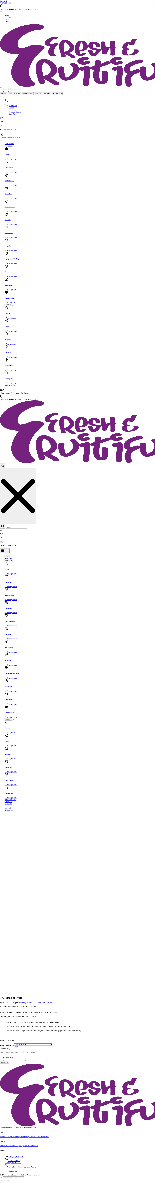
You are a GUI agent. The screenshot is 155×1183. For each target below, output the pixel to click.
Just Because (57, 93)
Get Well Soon (27, 93)
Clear (16, 1047)
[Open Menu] (1, 96)
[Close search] (18, 496)
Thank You (37, 93)
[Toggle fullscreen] (3, 1180)
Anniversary (25, 1137)
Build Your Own (10, 385)
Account (8, 808)
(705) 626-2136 (5, 3)
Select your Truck (7, 1046)
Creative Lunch (32, 1175)
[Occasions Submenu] (15, 146)
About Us (8, 802)
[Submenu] (5, 104)
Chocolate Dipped (14, 93)
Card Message (5, 1049)
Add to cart (4, 1062)
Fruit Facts (8, 17)
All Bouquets (9, 144)
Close (7, 556)
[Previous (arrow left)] (1, 1182)
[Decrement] (1, 1060)
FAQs (7, 19)
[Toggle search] (2, 466)
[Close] (154, 0)
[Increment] (25, 1060)
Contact (7, 21)
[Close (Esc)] (8, 1180)
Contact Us (9, 810)
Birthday (3, 93)
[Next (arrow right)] (3, 1182)
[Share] (5, 1180)
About (7, 15)
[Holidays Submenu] (13, 305)
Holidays (8, 305)
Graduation (41, 1003)
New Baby (47, 93)
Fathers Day (31, 1003)
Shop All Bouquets (7, 1137)
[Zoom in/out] (1, 1180)
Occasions (8, 146)
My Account (25, 1146)
